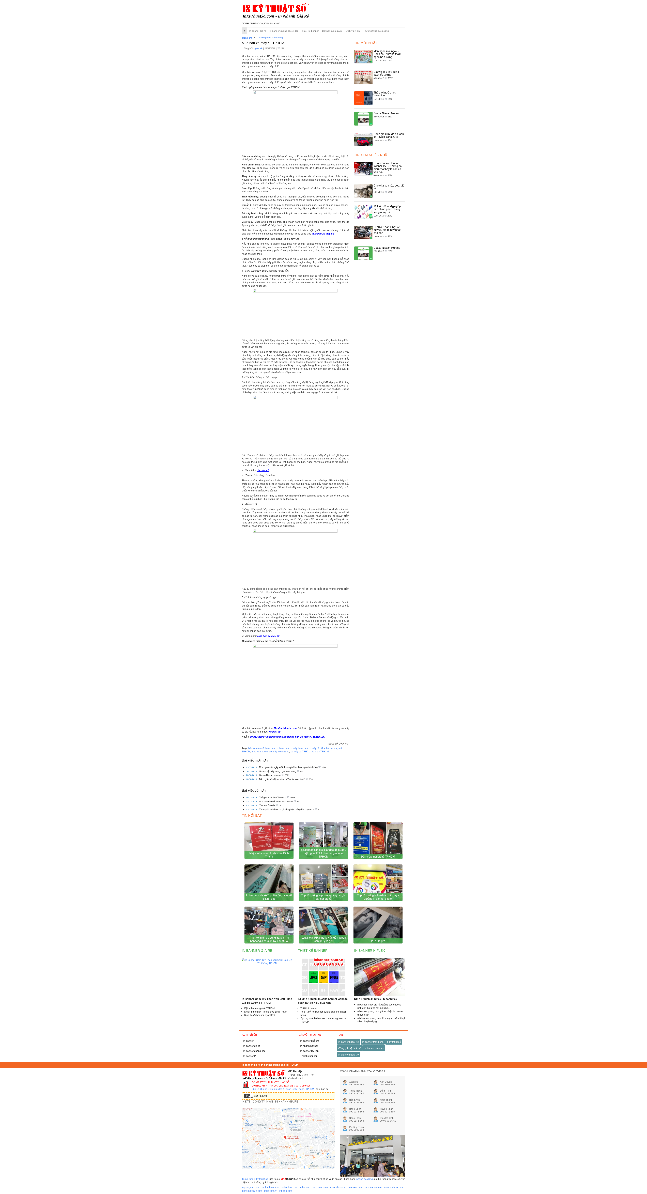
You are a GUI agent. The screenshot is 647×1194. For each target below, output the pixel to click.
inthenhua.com (289, 1187)
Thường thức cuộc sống (376, 30)
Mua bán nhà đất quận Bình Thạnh (276, 801)
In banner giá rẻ (257, 30)
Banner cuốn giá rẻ (332, 30)
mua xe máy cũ (260, 751)
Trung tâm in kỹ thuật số (255, 1179)
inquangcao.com (250, 1187)
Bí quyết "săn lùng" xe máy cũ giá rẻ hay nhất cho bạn (387, 230)
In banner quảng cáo (254, 1050)
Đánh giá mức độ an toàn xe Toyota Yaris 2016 (282, 779)
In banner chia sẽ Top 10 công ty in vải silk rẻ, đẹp (269, 897)
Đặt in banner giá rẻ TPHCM (378, 856)
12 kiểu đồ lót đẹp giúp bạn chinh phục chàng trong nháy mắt (387, 209)
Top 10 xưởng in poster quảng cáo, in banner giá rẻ (323, 897)
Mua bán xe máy (288, 748)
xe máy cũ (283, 751)
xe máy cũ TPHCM (300, 751)
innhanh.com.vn (270, 1187)
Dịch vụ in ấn (353, 30)
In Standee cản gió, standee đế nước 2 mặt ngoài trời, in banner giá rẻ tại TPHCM (323, 853)
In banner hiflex (369, 950)
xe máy (273, 751)
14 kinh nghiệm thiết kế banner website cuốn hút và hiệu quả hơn (323, 1001)
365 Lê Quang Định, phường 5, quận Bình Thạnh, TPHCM (283, 1089)
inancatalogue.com (252, 1190)
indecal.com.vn (338, 1187)
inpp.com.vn (270, 1190)
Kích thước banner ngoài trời (259, 1015)
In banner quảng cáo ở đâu (284, 30)
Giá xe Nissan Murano (270, 775)
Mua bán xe (271, 748)
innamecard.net (373, 1187)
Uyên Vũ (258, 48)
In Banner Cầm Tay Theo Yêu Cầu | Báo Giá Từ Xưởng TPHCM (267, 1001)
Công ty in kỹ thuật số (349, 1048)
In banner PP (250, 1056)
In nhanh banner (309, 1045)
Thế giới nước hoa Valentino (273, 797)
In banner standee (374, 1048)
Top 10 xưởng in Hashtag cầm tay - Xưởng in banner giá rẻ (378, 897)
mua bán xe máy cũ (323, 233)
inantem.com (356, 1187)
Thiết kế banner (310, 30)
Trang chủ (247, 37)
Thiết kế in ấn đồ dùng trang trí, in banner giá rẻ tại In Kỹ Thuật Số (269, 939)
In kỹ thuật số (394, 1041)
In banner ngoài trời (348, 1041)
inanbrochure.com (394, 1187)
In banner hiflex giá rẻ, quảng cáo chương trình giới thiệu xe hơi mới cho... (379, 1006)
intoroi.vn (323, 1187)
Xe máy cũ (263, 470)
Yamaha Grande (267, 805)
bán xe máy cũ (256, 748)
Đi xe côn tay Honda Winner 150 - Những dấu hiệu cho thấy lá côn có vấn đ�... (388, 168)
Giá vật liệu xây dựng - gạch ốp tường (278, 771)
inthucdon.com (307, 1187)
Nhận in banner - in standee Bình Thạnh (269, 854)
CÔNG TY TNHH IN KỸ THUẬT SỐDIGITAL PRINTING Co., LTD (270, 1083)
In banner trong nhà (372, 1041)
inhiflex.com (285, 1190)
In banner (248, 1040)
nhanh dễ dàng (364, 1179)
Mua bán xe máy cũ (268, 636)
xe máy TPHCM (320, 751)
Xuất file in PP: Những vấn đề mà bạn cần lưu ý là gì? (323, 939)
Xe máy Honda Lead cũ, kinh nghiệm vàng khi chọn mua (287, 809)
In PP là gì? (378, 941)
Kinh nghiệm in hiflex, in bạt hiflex (375, 999)
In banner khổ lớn (309, 1040)
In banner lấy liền (309, 1050)
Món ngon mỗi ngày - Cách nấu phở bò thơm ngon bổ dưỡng (288, 767)
